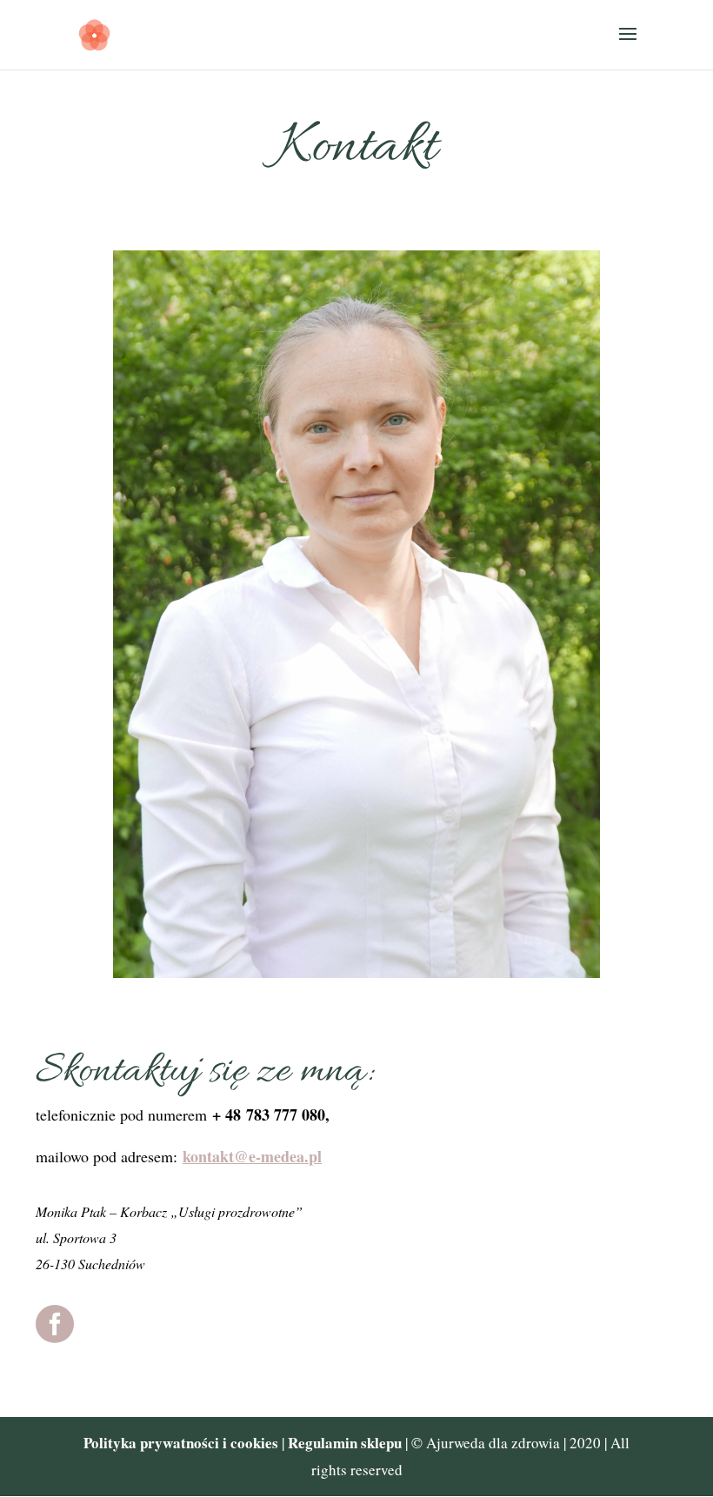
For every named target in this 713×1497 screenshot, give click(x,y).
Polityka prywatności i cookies (180, 1443)
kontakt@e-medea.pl (252, 1156)
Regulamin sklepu (346, 1443)
